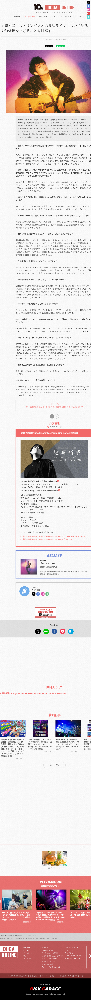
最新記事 (17, 17)
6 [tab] (59, 927)
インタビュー (30, 17)
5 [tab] (56, 927)
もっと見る (54, 765)
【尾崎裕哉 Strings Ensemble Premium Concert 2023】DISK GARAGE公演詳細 (53, 536)
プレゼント (80, 17)
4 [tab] (53, 927)
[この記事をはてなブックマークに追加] (71, 633)
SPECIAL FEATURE (72, 958)
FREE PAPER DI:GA (73, 956)
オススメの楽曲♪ (48, 964)
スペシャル (67, 17)
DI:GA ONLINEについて (17, 976)
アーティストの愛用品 (50, 953)
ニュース (26, 961)
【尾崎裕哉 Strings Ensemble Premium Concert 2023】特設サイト (48, 539)
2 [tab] (46, 927)
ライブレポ (43, 17)
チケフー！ (69, 950)
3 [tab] (49, 927)
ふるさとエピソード (49, 961)
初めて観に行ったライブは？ (52, 956)
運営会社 (33, 976)
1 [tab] (43, 927)
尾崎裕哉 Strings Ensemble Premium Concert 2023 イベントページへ (34, 693)
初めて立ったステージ (50, 958)
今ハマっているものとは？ (52, 967)
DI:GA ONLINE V (71, 947)
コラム (54, 17)
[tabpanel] (17, 906)
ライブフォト (70, 953)
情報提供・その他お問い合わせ (71, 976)
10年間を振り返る (48, 950)
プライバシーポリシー (48, 976)
